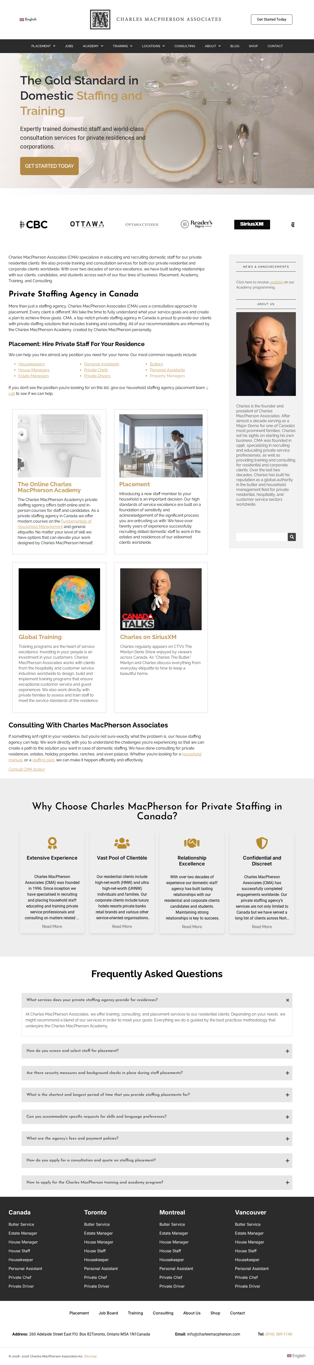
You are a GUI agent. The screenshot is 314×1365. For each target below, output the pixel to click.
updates (276, 282)
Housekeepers (31, 364)
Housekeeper (21, 1259)
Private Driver (21, 1286)
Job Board (108, 1312)
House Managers (34, 370)
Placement (41, 46)
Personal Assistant (25, 1268)
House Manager (23, 1242)
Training (120, 46)
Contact (275, 46)
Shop (253, 46)
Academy (91, 46)
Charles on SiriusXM (148, 637)
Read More (52, 927)
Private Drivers (97, 376)
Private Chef (20, 1277)
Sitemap (90, 1356)
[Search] (292, 537)
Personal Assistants (101, 364)
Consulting (184, 46)
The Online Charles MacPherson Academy (49, 487)
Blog (234, 46)
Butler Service (21, 1224)
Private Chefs (96, 370)
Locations (151, 46)
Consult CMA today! (27, 769)
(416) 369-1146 (278, 1334)
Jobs (69, 46)
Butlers (156, 364)
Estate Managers (33, 376)
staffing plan (43, 760)
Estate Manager (23, 1233)
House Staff (19, 1250)
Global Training (40, 637)
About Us (192, 1312)
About (210, 46)
